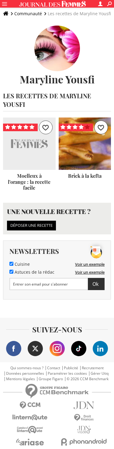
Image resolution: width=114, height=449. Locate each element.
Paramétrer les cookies (67, 373)
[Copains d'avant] (30, 429)
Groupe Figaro (51, 379)
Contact (53, 368)
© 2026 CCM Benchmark (88, 379)
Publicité (71, 368)
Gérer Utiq (100, 373)
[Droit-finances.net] (84, 418)
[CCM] (30, 405)
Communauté (28, 13)
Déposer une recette (31, 225)
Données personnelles (25, 373)
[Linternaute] (30, 417)
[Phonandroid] (84, 442)
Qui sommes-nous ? (26, 368)
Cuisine (21, 264)
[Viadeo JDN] (84, 429)
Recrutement (93, 368)
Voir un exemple (90, 264)
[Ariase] (30, 442)
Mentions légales (20, 379)
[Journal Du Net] (84, 405)
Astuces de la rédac (33, 272)
